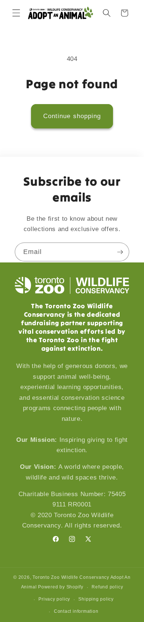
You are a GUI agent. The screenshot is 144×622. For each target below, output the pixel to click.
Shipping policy (96, 599)
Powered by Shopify (60, 587)
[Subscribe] (120, 252)
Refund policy (107, 587)
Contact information (76, 611)
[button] (16, 13)
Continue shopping (72, 116)
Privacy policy (54, 599)
